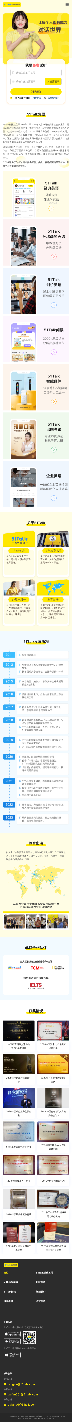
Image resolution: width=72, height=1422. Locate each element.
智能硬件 (41, 1291)
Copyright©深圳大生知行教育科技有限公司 (22, 1416)
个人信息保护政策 (53, 1416)
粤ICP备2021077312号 (46, 1419)
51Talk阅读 (10, 1291)
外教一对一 (19, 599)
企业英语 (41, 1301)
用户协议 (42, 1416)
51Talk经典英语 (44, 1272)
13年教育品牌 (53, 550)
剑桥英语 (41, 1282)
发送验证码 (53, 81)
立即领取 (36, 91)
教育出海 (53, 599)
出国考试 (8, 1301)
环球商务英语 (11, 1282)
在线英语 (19, 550)
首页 (6, 1272)
